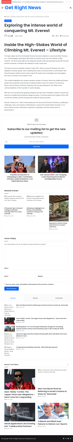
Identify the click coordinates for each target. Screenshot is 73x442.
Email (6, 276)
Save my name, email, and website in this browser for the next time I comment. (30, 284)
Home (7, 16)
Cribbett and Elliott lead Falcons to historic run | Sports (52, 422)
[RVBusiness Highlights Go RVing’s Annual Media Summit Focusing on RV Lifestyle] (36, 200)
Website (40, 276)
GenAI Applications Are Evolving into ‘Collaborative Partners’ (19, 425)
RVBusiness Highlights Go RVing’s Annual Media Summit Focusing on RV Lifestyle (35, 210)
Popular (12, 298)
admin (9, 36)
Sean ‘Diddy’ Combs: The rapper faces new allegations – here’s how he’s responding (19, 394)
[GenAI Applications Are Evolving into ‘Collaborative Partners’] (19, 412)
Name (6, 268)
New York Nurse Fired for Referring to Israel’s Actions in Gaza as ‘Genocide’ (42, 305)
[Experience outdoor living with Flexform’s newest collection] (59, 208)
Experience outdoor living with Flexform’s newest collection (58, 225)
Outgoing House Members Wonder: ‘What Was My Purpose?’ (37, 347)
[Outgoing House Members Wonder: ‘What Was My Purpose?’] (9, 351)
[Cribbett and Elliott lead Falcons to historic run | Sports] (53, 411)
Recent (35, 298)
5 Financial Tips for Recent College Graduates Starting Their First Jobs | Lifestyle (13, 210)
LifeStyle (13, 16)
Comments (59, 298)
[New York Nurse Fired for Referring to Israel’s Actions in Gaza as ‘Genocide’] (9, 310)
